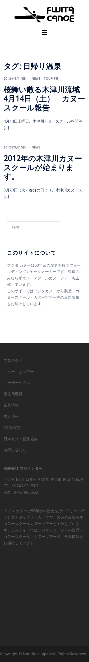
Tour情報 (51, 78)
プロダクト (13, 360)
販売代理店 (13, 393)
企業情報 (11, 405)
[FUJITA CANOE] (44, 14)
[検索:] (33, 227)
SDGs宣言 (12, 427)
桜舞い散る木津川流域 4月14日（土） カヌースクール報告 (46, 98)
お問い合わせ (15, 450)
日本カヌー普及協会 (21, 438)
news (36, 78)
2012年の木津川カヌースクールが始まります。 (43, 167)
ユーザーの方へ (17, 382)
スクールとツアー (19, 371)
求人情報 (11, 416)
